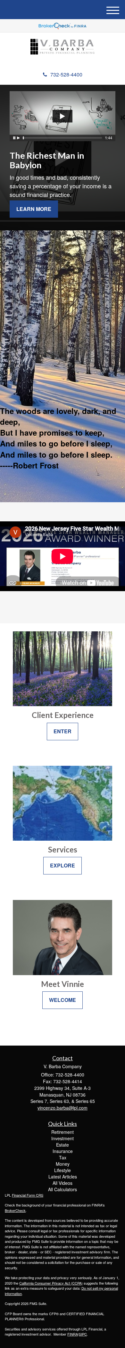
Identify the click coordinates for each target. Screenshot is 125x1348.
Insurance (63, 1151)
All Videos (62, 1183)
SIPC (83, 1334)
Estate (62, 1144)
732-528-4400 (66, 74)
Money (63, 1164)
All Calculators (62, 1189)
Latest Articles (62, 1176)
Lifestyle (62, 1170)
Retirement (62, 1132)
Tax (62, 1157)
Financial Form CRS (27, 1195)
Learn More (33, 209)
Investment (62, 1138)
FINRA (72, 1334)
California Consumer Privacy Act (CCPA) (51, 1283)
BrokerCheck (15, 1210)
